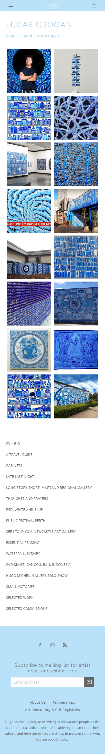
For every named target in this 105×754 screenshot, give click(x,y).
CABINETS (14, 465)
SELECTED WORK (19, 597)
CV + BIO (13, 443)
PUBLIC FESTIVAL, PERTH (25, 520)
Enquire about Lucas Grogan (32, 35)
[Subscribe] (89, 682)
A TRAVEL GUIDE (19, 454)
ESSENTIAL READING (22, 542)
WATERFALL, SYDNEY (23, 553)
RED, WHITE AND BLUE (24, 509)
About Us (38, 702)
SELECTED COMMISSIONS (27, 608)
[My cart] (94, 6)
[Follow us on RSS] (65, 645)
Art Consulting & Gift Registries (52, 709)
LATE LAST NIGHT (20, 476)
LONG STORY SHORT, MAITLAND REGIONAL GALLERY (49, 487)
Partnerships (64, 702)
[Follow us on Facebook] (40, 645)
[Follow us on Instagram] (52, 645)
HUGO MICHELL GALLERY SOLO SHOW (37, 575)
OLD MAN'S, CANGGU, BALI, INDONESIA (38, 564)
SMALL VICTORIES (20, 586)
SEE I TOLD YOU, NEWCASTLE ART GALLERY (41, 531)
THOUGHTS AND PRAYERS (27, 498)
